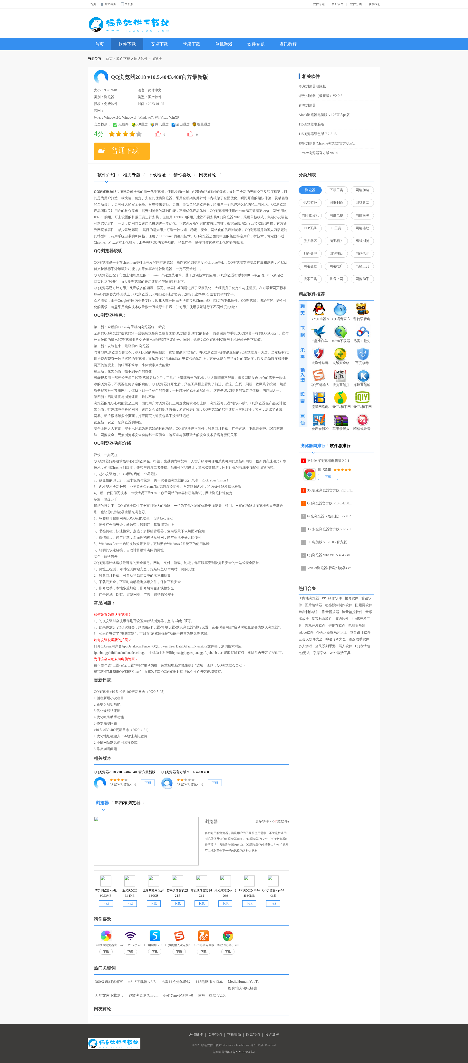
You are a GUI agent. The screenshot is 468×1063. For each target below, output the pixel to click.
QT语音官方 (341, 319)
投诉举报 (272, 1035)
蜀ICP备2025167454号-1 (240, 1052)
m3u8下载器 (341, 341)
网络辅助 (362, 228)
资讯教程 (288, 44)
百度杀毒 (362, 363)
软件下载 (127, 44)
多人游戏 (305, 646)
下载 (148, 782)
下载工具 (336, 190)
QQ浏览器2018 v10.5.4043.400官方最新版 (331, 555)
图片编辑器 (313, 605)
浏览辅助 (336, 253)
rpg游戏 (304, 653)
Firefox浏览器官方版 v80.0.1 (320, 153)
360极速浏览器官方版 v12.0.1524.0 (331, 490)
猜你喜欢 (182, 174)
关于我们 (215, 1035)
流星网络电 (320, 407)
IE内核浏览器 (129, 802)
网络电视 (336, 215)
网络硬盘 (310, 266)
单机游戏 (224, 44)
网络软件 (141, 59)
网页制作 (336, 203)
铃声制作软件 (309, 612)
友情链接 (196, 1035)
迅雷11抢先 (361, 341)
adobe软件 (306, 632)
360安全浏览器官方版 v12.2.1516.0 (331, 529)
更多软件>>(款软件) (272, 821)
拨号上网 (336, 279)
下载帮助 (234, 1035)
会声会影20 (320, 429)
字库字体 (320, 653)
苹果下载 (191, 44)
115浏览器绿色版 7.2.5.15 (318, 134)
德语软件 (342, 619)
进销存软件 (336, 625)
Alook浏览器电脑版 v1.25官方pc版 (324, 115)
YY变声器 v (320, 319)
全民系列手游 (325, 646)
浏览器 (157, 59)
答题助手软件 (359, 639)
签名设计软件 (360, 632)
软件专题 (319, 4)
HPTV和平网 (341, 407)
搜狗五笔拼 (341, 385)
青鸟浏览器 (307, 105)
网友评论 (207, 174)
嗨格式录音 (361, 429)
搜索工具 (310, 279)
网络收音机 (310, 215)
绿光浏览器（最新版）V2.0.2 (320, 96)
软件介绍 (106, 174)
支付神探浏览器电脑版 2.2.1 (328, 461)
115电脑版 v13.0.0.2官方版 (327, 542)
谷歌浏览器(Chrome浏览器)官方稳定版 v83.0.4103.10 (329, 143)
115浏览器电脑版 (311, 124)
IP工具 (336, 228)
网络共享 (362, 203)
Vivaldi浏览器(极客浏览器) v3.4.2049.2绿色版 (331, 568)
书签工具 (362, 266)
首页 (93, 4)
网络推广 (336, 266)
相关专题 (131, 174)
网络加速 (362, 190)
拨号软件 (351, 598)
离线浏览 (362, 241)
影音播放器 (330, 612)
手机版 (129, 4)
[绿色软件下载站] (130, 21)
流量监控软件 (352, 612)
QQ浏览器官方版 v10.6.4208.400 (331, 503)
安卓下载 (159, 44)
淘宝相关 (336, 241)
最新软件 (337, 4)
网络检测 (362, 215)
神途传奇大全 (335, 639)
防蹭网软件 (363, 605)
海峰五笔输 (361, 385)
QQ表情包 (362, 646)
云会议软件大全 (310, 639)
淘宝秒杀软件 (322, 619)
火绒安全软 (341, 363)
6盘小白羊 (320, 341)
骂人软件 (345, 646)
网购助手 (362, 279)
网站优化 (362, 253)
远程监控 (310, 203)
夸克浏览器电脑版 (312, 86)
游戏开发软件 (315, 625)
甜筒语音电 (361, 319)
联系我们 (374, 4)
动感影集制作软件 (338, 605)
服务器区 (310, 241)
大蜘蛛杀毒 (320, 363)
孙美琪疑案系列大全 (331, 632)
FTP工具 (310, 228)
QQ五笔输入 (320, 385)
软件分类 (356, 4)
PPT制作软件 (332, 598)
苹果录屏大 (341, 429)
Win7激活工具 (340, 653)
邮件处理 (310, 253)
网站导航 (110, 4)
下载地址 (157, 174)
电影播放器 (356, 625)
